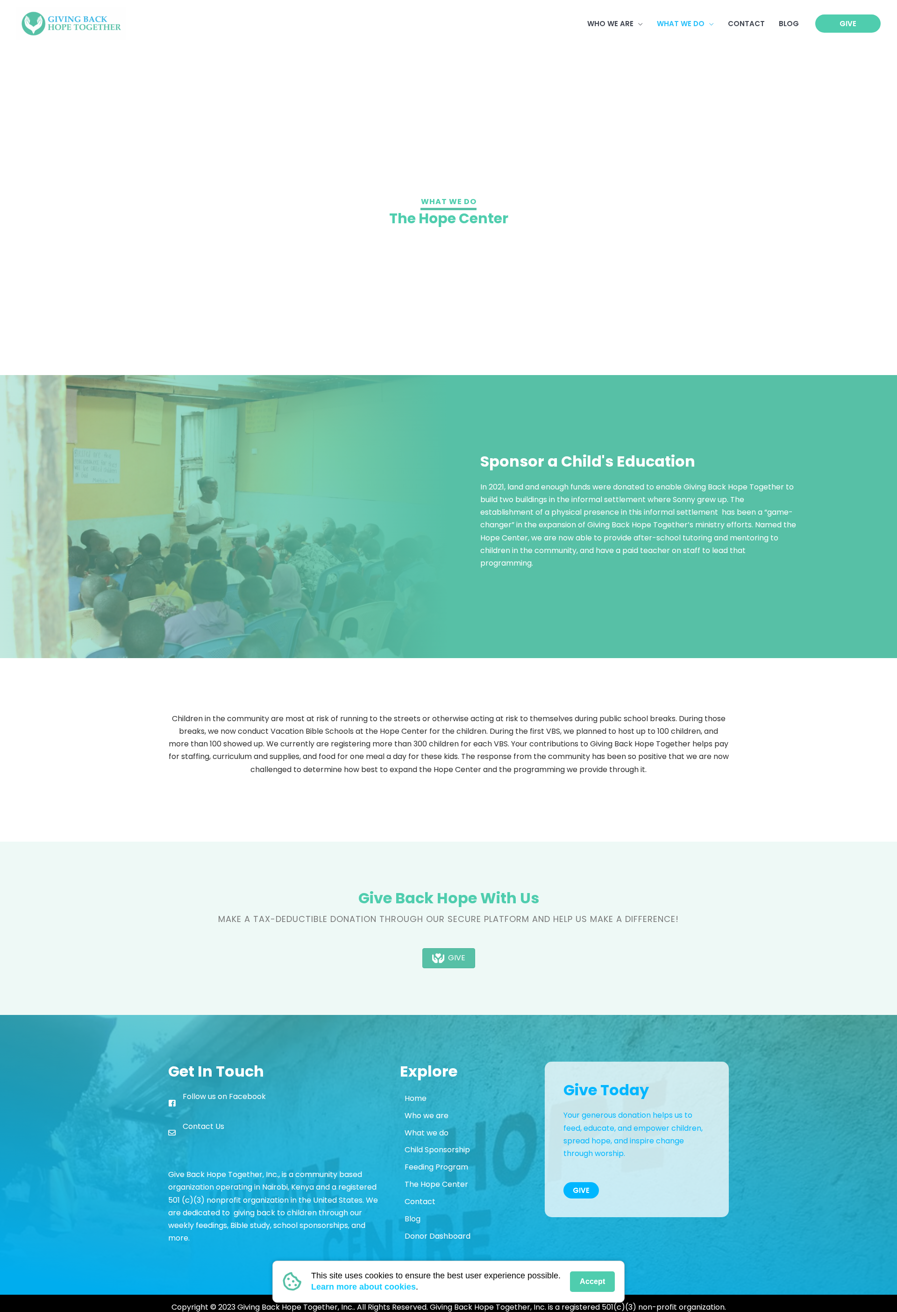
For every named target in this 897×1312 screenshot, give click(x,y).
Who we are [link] (426, 1115)
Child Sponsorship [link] (437, 1149)
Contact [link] (420, 1201)
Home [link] (416, 1098)
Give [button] (581, 1190)
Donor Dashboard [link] (437, 1236)
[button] (638, 23)
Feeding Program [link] (436, 1167)
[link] (71, 23)
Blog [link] (412, 1218)
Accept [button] (592, 1281)
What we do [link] (426, 1133)
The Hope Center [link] (436, 1184)
